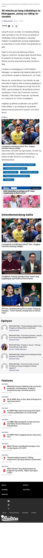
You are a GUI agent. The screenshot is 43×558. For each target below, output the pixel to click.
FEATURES (26, 489)
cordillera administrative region (15, 168)
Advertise (25, 512)
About (4, 512)
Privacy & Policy (14, 512)
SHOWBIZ (5, 489)
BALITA (4, 485)
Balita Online (8, 21)
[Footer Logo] (10, 518)
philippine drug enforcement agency (16, 176)
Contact (33, 512)
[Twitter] (13, 26)
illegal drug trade (10, 172)
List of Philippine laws (29, 172)
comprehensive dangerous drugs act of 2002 (19, 164)
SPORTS (25, 485)
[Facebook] (9, 26)
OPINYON (5, 494)
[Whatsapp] (16, 26)
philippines (8, 179)
